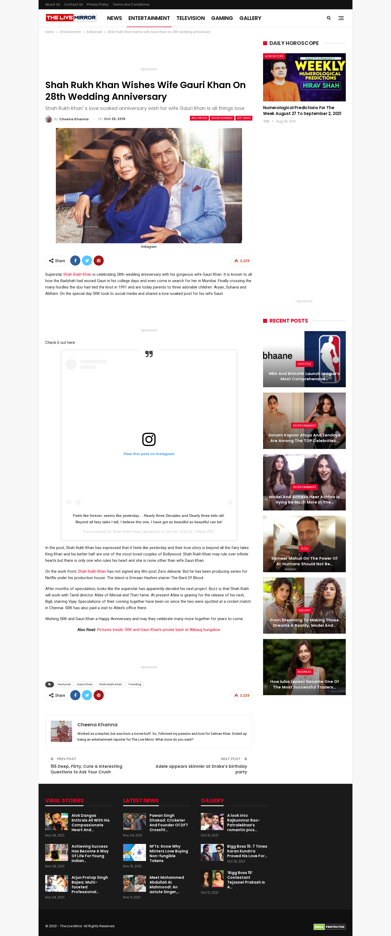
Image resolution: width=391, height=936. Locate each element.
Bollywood (199, 118)
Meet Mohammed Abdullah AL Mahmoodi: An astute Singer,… (166, 884)
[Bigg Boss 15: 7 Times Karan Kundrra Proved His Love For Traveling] (212, 852)
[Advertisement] (149, 52)
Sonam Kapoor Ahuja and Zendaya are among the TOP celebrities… (304, 437)
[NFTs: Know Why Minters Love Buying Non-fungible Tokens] (134, 852)
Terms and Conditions (131, 4)
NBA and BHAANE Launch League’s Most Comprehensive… (304, 376)
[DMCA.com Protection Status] (330, 926)
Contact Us (73, 4)
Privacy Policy (98, 4)
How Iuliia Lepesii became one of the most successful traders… (304, 684)
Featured (64, 684)
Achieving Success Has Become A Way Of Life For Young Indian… (90, 853)
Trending (134, 684)
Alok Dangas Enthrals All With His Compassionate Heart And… (91, 822)
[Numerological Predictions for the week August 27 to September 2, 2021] (304, 77)
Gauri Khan (85, 684)
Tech (304, 548)
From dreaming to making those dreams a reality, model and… (304, 622)
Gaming (222, 18)
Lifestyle (304, 364)
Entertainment (149, 18)
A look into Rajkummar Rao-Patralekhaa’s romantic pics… (243, 822)
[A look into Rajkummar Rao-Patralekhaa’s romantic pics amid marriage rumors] (212, 821)
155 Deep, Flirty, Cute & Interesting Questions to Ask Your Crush (86, 769)
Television (190, 18)
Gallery (250, 18)
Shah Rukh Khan (77, 274)
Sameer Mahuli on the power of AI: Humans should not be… (304, 561)
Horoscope (274, 56)
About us (52, 4)
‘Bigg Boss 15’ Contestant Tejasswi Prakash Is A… (246, 880)
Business (304, 672)
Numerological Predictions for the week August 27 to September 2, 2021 (302, 110)
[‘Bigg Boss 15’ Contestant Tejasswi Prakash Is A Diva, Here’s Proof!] (212, 878)
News (114, 18)
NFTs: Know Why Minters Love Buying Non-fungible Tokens (168, 853)
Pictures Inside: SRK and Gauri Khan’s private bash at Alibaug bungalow (158, 629)
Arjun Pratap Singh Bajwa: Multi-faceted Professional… (90, 884)
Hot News (244, 118)
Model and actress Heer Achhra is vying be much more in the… (304, 499)
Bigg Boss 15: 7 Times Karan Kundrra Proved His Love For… (247, 851)
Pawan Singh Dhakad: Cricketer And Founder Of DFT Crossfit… (168, 822)
